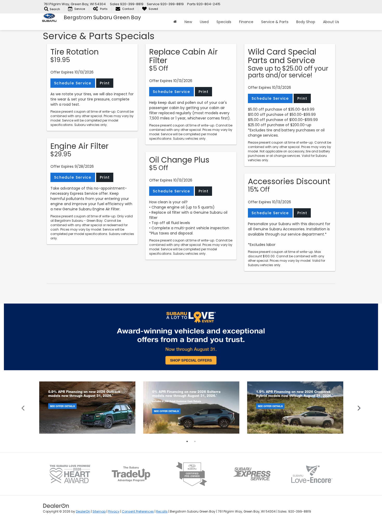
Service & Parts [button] (274, 21)
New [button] (188, 21)
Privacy (114, 511)
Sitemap (99, 511)
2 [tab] (194, 441)
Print (105, 83)
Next (359, 407)
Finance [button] (246, 21)
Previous (23, 407)
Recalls (162, 511)
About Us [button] (331, 21)
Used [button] (204, 21)
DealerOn (83, 511)
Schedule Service (72, 83)
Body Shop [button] (305, 21)
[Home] (175, 22)
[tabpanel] (87, 407)
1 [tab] (187, 441)
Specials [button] (223, 21)
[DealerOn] (56, 505)
